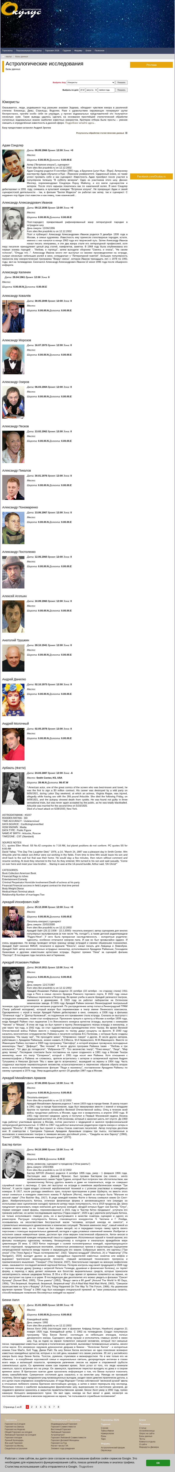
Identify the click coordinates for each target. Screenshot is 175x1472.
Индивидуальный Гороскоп (64, 1424)
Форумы (78, 50)
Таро (103, 1439)
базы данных (21, 56)
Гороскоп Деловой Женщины (65, 1440)
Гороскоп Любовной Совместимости (68, 1437)
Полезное (99, 50)
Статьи (142, 1428)
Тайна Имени (107, 1431)
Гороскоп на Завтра (14, 1426)
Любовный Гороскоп (61, 1432)
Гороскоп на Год (59, 1443)
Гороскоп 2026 (52, 50)
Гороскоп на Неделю (15, 1429)
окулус (9, 56)
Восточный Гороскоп (61, 1429)
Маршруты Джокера (149, 1447)
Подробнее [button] (86, 1466)
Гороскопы (7, 50)
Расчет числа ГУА (59, 1446)
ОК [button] (158, 1463)
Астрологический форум (113, 1447)
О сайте (143, 1444)
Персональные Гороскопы (29, 50)
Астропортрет (58, 1435)
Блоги (88, 50)
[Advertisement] (112, 24)
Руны (103, 1436)
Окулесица (106, 1450)
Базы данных (145, 1436)
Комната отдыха (147, 1441)
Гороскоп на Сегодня (15, 1424)
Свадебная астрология (16, 1448)
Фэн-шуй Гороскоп (14, 1443)
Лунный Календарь (14, 1440)
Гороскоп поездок (13, 1437)
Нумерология (107, 1433)
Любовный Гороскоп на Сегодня (20, 1435)
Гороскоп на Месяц (14, 1446)
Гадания (67, 50)
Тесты (142, 1439)
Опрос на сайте (146, 1433)
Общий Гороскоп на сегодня (18, 1432)
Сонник (104, 1428)
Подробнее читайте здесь (79, 122)
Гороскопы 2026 (110, 1420)
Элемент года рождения (63, 1448)
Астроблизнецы (147, 1431)
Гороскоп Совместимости (63, 1426)
